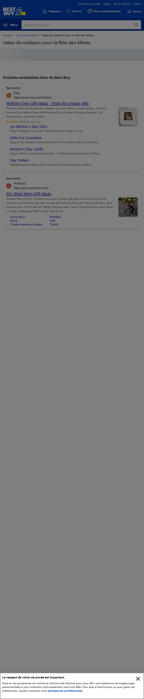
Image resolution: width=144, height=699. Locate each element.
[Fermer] (138, 679)
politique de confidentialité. (65, 690)
